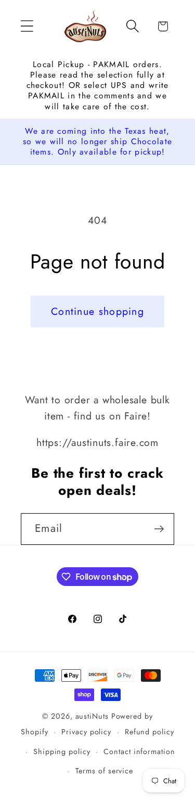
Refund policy (149, 731)
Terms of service (104, 771)
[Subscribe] (159, 529)
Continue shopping (97, 311)
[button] (27, 26)
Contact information (139, 751)
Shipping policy (61, 751)
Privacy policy (86, 731)
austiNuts (92, 716)
